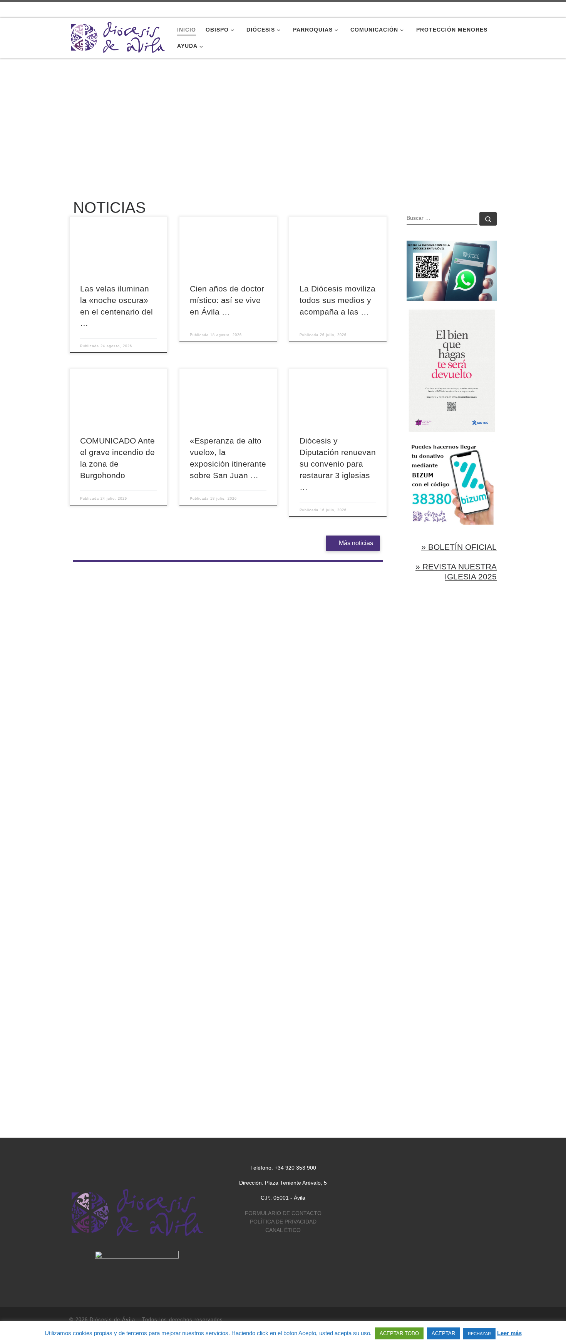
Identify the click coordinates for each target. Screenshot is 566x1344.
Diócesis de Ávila (112, 1319)
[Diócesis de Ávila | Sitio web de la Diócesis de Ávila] (117, 37)
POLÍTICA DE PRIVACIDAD (283, 1222)
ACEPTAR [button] (443, 1333)
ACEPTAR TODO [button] (399, 1333)
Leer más (509, 1333)
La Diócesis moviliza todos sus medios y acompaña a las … (337, 300)
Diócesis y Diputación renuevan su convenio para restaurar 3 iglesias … (338, 464)
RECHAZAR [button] (479, 1333)
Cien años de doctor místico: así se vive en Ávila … (227, 300)
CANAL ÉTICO (283, 1230)
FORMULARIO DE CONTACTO (283, 1213)
